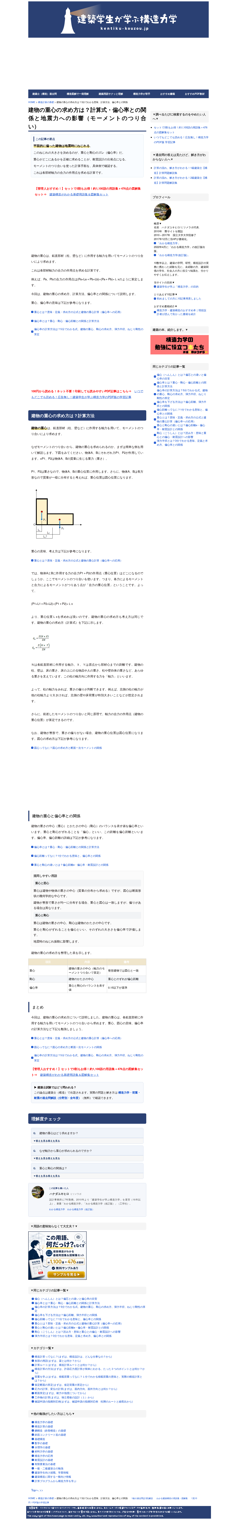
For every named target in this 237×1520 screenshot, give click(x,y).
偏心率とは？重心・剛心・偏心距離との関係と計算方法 (66, 321)
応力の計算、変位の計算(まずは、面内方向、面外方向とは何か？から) (76, 1389)
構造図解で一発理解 (78, 93)
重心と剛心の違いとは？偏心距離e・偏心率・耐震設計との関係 (71, 864)
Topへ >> (37, 1490)
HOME (31, 102)
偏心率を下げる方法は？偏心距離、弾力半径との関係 (66, 1315)
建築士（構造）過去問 (44, 93)
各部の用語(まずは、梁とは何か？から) (58, 1360)
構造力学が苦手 (141, 93)
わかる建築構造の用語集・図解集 (172, 1498)
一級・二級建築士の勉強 (49, 1468)
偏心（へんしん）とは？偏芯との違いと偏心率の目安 (66, 1298)
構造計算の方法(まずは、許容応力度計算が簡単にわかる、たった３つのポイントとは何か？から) (90, 1370)
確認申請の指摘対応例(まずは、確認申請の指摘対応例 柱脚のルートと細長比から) (84, 1401)
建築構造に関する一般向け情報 (53, 1476)
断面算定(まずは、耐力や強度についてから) (60, 1393)
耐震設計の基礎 (44, 1460)
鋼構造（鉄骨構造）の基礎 (50, 1430)
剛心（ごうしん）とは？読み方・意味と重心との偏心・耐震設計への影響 (78, 1331)
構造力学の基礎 (44, 1422)
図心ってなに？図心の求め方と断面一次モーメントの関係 (68, 747)
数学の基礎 (41, 1443)
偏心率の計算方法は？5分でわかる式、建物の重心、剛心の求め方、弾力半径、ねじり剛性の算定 (88, 331)
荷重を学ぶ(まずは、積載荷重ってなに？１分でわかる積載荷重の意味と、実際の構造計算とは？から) (88, 1378)
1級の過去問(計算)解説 (142, 1498)
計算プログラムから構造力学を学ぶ (55, 1481)
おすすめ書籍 (167, 93)
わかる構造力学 (57, 1209)
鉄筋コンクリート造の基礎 (50, 1434)
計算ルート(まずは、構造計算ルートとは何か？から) (65, 1365)
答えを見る (54, 1140)
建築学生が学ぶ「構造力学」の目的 (177, 286)
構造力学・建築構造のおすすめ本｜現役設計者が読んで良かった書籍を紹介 (181, 312)
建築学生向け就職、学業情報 (52, 1472)
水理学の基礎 (42, 1447)
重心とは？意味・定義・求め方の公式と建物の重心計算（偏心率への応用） (78, 312)
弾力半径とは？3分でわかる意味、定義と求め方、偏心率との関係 (73, 1336)
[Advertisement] (118, 63)
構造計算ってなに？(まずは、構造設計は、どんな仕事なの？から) (73, 1356)
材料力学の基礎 (44, 1451)
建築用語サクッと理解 (111, 93)
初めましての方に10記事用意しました (179, 298)
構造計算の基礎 (46, 102)
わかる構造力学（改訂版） (80, 1209)
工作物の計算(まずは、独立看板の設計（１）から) (64, 1397)
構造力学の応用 (44, 1455)
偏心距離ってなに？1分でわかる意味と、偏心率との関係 (67, 855)
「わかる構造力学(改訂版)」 (173, 255)
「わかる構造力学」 (168, 243)
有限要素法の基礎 (45, 1464)
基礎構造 (40, 1439)
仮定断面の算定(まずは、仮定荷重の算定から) (61, 1384)
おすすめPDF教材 (195, 93)
